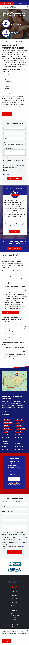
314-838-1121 (14, 244)
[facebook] (13, 587)
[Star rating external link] (14, 1)
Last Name (17, 125)
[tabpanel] (14, 472)
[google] (16, 587)
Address (5, 142)
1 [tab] (13, 492)
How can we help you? (8, 148)
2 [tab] (15, 492)
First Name (5, 125)
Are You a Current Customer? (9, 136)
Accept (7, 641)
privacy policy (6, 174)
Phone (4, 131)
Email (16, 131)
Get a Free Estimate (14, 248)
